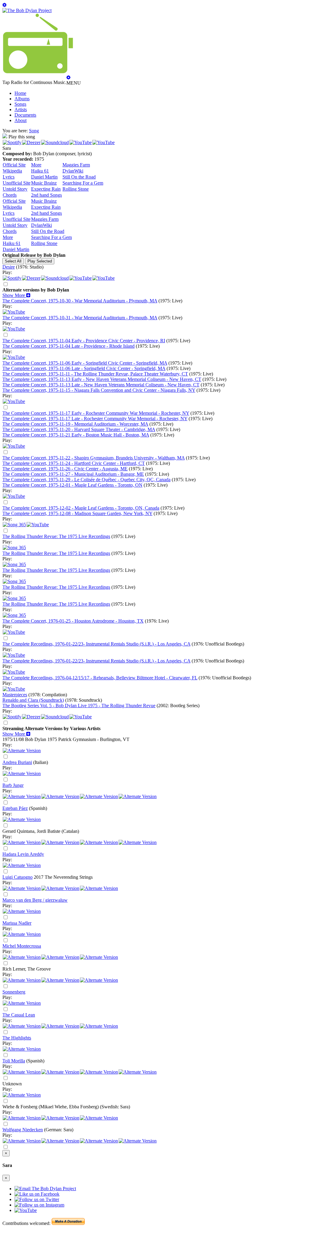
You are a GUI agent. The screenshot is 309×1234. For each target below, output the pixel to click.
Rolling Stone (75, 189)
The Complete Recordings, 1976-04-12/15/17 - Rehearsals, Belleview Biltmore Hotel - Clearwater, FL (99, 677)
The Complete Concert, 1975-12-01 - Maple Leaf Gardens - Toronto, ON (72, 485)
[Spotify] (12, 142)
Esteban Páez (15, 808)
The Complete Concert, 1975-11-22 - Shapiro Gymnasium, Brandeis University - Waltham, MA (93, 457)
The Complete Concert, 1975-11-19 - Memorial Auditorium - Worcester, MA (75, 424)
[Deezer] (31, 142)
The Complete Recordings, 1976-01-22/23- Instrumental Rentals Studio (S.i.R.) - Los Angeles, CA (96, 643)
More (36, 164)
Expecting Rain (46, 189)
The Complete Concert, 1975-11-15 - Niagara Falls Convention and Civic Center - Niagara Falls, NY (98, 390)
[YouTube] (80, 142)
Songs (20, 104)
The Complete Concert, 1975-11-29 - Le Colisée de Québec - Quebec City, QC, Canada (86, 479)
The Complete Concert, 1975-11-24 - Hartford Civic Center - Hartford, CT (73, 463)
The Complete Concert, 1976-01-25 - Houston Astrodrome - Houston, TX (73, 620)
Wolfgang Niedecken (22, 1129)
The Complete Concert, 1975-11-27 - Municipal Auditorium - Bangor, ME (73, 474)
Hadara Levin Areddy (23, 854)
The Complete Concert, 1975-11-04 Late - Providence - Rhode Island (68, 346)
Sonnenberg (13, 991)
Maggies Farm (76, 164)
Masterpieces (14, 694)
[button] (16, 295)
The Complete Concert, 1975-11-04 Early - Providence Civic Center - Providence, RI (83, 340)
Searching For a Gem (82, 182)
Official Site (14, 164)
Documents (25, 115)
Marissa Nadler (16, 923)
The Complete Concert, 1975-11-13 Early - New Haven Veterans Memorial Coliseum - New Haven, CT (101, 379)
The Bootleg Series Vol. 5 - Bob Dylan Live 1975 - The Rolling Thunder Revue (78, 705)
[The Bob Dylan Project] (27, 10)
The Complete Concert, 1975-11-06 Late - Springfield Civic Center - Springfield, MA (83, 368)
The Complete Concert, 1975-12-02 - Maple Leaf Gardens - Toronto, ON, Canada (80, 508)
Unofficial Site (16, 182)
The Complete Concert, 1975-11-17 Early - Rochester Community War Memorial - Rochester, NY (95, 413)
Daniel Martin (44, 176)
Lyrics (8, 176)
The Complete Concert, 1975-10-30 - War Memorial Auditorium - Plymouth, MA (79, 300)
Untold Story (15, 189)
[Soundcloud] (55, 142)
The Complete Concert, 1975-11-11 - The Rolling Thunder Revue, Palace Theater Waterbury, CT (95, 373)
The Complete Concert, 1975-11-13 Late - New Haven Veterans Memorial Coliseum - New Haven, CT (100, 384)
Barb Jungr (13, 785)
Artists (20, 109)
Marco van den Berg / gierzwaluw (35, 900)
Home (20, 93)
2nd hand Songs (46, 195)
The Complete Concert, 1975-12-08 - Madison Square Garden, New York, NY (77, 513)
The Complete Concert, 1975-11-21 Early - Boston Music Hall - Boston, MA (75, 434)
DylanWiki (72, 170)
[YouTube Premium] (14, 311)
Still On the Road (79, 176)
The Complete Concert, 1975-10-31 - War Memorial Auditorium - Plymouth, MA (79, 317)
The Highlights (16, 1037)
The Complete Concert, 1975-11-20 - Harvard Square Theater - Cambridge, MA (78, 429)
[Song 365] (14, 524)
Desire (8, 266)
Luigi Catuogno (17, 877)
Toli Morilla (13, 1060)
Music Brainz (44, 182)
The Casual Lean (18, 1014)
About (20, 120)
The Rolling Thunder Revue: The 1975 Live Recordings (56, 536)
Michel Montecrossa (21, 946)
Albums (22, 98)
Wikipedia (12, 170)
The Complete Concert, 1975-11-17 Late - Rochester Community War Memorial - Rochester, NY (94, 418)
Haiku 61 (40, 170)
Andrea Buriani (17, 762)
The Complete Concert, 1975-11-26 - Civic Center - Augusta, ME (65, 468)
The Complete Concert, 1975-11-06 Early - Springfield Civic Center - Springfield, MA (84, 363)
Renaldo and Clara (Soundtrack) (33, 700)
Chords (10, 195)
